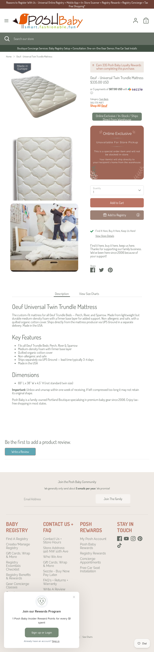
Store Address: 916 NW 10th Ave (55, 549)
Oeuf (104, 106)
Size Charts (87, 636)
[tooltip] (138, 215)
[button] (117, 91)
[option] (77, 48)
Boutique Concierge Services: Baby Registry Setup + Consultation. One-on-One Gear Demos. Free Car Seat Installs (77, 48)
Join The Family (113, 499)
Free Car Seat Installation (90, 569)
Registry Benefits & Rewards (18, 576)
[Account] (136, 18)
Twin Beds (103, 99)
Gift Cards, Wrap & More (18, 555)
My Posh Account (93, 539)
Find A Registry (17, 539)
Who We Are (52, 557)
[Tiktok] (119, 545)
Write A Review (54, 589)
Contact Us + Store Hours (52, 540)
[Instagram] (133, 538)
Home (9, 56)
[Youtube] (126, 538)
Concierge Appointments (90, 560)
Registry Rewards (93, 553)
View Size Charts (89, 294)
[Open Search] (7, 39)
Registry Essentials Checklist (13, 565)
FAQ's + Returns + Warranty (55, 582)
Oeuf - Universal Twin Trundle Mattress (34, 56)
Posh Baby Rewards (88, 546)
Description (62, 294)
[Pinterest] (140, 538)
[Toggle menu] (6, 20)
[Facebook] (119, 538)
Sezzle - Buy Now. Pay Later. (56, 573)
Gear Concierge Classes (17, 585)
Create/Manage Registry (18, 546)
